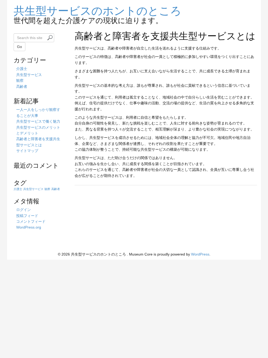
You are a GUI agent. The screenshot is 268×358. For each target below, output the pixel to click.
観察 (20, 80)
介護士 (21, 69)
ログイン (23, 210)
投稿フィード (27, 216)
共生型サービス (29, 75)
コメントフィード (31, 221)
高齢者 (21, 86)
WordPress (200, 254)
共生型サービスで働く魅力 (38, 121)
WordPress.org (28, 227)
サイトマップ (27, 151)
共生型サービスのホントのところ (97, 10)
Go (19, 47)
